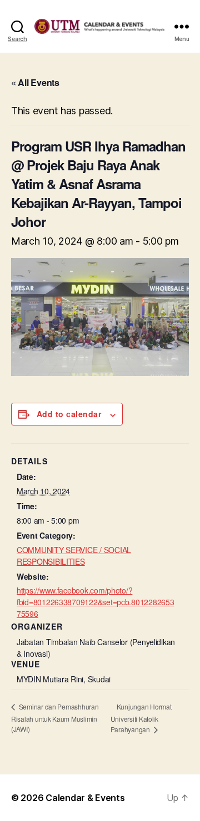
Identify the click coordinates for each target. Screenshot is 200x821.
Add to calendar (69, 413)
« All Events (35, 82)
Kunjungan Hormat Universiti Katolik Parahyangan (141, 718)
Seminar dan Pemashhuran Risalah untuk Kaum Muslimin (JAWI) (55, 717)
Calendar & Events (85, 797)
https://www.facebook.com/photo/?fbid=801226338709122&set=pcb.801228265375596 (95, 602)
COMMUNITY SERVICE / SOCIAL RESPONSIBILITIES (74, 555)
